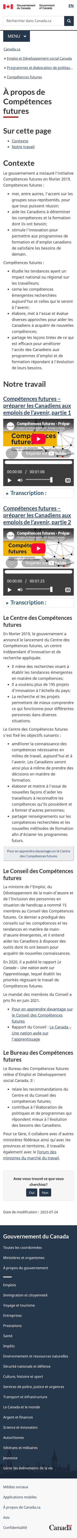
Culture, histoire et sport (23, 1376)
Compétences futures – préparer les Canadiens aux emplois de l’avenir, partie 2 (37, 515)
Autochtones (13, 1437)
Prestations (12, 1325)
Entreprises (12, 1315)
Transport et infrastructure (25, 1397)
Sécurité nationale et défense (26, 1366)
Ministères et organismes (23, 1257)
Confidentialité (15, 1527)
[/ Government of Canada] (29, 6)
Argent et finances (18, 1417)
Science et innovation (20, 1427)
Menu (19, 36)
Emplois (9, 1285)
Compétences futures (24, 77)
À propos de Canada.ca (21, 1507)
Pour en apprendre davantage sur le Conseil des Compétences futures (42, 1015)
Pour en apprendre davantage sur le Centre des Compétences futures (38, 853)
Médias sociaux (15, 1487)
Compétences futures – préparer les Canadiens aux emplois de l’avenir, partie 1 (37, 405)
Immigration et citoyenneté (25, 1295)
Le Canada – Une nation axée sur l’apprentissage (41, 1033)
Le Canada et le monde (21, 1407)
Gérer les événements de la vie (28, 1468)
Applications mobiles (20, 1497)
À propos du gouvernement (25, 1268)
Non (45, 1192)
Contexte (20, 140)
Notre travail (23, 146)
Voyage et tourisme (19, 1305)
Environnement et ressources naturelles (35, 1356)
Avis (6, 1517)
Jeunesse (10, 1458)
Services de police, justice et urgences (33, 1386)
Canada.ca (12, 49)
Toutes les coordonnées (22, 1247)
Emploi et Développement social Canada (39, 58)
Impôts (9, 1346)
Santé (7, 1335)
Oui (31, 1192)
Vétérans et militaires (20, 1447)
